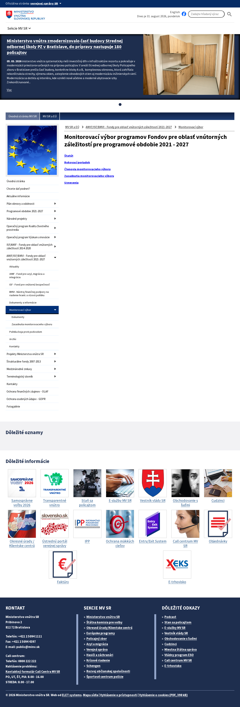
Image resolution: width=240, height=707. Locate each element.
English (175, 12)
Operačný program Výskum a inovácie (28, 237)
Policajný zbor (96, 639)
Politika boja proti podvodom (25, 331)
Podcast (170, 617)
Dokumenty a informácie (23, 302)
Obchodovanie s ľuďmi (180, 639)
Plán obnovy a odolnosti (20, 203)
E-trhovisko (173, 666)
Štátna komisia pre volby (104, 622)
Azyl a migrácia (97, 644)
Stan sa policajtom (177, 622)
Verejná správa (97, 649)
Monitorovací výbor (20, 310)
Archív (12, 339)
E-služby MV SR (174, 628)
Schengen (93, 666)
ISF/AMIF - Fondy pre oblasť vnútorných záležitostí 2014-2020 (29, 246)
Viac (9, 90)
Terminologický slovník (20, 376)
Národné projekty (17, 218)
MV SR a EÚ (50, 116)
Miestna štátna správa (180, 649)
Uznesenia (71, 182)
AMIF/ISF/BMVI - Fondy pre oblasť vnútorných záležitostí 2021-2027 (26, 257)
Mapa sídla (90, 695)
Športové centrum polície (104, 677)
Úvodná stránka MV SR (22, 116)
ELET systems (72, 695)
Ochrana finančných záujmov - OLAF (27, 391)
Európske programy (100, 633)
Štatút (68, 155)
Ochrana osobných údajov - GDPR (26, 399)
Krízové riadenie (98, 660)
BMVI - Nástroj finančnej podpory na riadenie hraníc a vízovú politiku (29, 293)
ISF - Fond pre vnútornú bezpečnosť (29, 284)
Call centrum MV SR (178, 660)
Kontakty (14, 346)
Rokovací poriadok (77, 162)
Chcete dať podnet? (18, 188)
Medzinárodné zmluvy (19, 369)
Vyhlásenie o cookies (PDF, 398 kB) (163, 695)
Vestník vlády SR (176, 633)
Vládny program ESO (179, 655)
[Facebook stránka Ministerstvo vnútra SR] (184, 14)
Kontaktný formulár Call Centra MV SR (33, 672)
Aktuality (14, 266)
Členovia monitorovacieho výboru (87, 169)
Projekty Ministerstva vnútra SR (25, 354)
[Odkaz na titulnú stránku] (26, 14)
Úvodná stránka (16, 181)
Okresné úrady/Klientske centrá (109, 628)
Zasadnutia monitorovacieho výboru (32, 324)
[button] (20, 27)
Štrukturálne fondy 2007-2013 (24, 361)
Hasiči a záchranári (99, 655)
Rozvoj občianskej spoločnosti (108, 671)
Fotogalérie (13, 406)
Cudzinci (170, 644)
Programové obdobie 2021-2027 (25, 211)
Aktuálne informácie (18, 196)
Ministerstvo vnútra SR (103, 617)
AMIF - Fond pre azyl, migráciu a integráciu (26, 275)
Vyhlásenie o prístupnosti (118, 695)
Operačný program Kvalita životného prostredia (28, 227)
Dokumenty (18, 317)
